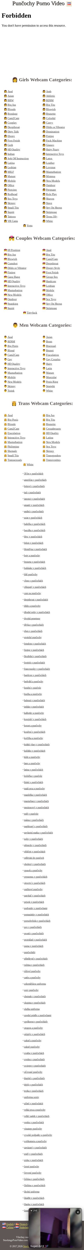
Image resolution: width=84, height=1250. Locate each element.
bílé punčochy (31, 574)
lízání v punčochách (33, 782)
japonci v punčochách (34, 498)
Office (11, 185)
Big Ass (12, 104)
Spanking (13, 303)
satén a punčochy (32, 977)
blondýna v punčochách (35, 549)
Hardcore (51, 281)
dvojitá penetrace (32, 618)
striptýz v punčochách (34, 1034)
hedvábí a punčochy (33, 681)
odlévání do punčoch (34, 857)
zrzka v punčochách (33, 1160)
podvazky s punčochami (35, 908)
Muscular (51, 377)
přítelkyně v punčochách (36, 958)
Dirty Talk (13, 131)
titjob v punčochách (33, 1084)
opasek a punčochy (33, 870)
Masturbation (53, 171)
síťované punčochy (33, 1072)
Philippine (13, 446)
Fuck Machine (54, 140)
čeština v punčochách (34, 1179)
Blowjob (51, 109)
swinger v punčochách (35, 1065)
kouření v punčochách (34, 731)
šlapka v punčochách (34, 1204)
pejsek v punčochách (34, 902)
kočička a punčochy (33, 738)
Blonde (12, 109)
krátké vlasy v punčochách (37, 744)
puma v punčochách (33, 946)
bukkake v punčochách (35, 568)
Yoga (29, 225)
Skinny (11, 203)
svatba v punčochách (34, 1053)
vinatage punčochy (33, 1128)
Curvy (49, 122)
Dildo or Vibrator (55, 127)
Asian (11, 95)
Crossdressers (53, 428)
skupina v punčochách (34, 1002)
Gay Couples (53, 359)
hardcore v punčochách (35, 675)
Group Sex (52, 277)
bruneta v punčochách (34, 561)
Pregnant (51, 189)
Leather (50, 163)
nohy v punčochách (33, 839)
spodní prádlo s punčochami (37, 1015)
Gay (10, 359)
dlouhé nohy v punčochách (37, 612)
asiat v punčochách (33, 517)
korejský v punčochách (35, 719)
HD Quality (14, 149)
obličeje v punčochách (34, 851)
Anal (10, 91)
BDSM (50, 100)
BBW (11, 100)
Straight (50, 386)
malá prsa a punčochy (34, 788)
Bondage (13, 113)
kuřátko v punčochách (34, 750)
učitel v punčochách (33, 1103)
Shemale (12, 451)
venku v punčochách (34, 1122)
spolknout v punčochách (36, 1021)
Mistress (50, 176)
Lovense (50, 167)
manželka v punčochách (35, 794)
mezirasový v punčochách (36, 807)
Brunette (51, 113)
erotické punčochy (33, 637)
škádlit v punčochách (34, 1198)
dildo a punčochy (32, 605)
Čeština (9, 1227)
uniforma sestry (31, 1097)
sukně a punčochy (32, 1040)
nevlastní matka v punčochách (38, 832)
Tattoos (12, 216)
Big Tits (50, 104)
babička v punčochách (34, 524)
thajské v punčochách (34, 1078)
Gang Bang (14, 277)
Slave (49, 203)
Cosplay (12, 122)
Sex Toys (13, 198)
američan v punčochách (35, 480)
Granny (50, 145)
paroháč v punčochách (34, 895)
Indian (11, 154)
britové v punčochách (34, 486)
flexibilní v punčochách (35, 656)
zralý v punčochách (33, 1153)
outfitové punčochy (33, 889)
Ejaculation (52, 355)
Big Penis (13, 346)
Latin (49, 368)
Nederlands (24, 1227)
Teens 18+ (51, 216)
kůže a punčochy (32, 757)
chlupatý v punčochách (35, 587)
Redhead (12, 194)
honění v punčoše (32, 687)
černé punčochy (31, 1166)
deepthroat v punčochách (36, 599)
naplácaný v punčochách (36, 826)
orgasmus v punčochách (35, 876)
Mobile (12, 180)
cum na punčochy (32, 593)
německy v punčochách (35, 845)
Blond (11, 350)
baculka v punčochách (34, 530)
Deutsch (24, 1224)
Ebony (11, 136)
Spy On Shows (54, 207)
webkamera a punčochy (35, 1141)
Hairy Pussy (52, 149)
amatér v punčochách (34, 505)
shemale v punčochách (35, 996)
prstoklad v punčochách (35, 939)
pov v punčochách (33, 927)
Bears (49, 341)
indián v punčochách (34, 706)
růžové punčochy (32, 971)
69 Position (14, 250)
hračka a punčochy (33, 694)
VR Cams (13, 221)
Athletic (50, 95)
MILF (11, 171)
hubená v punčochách (34, 700)
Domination (52, 131)
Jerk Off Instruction (18, 158)
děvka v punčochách (34, 624)
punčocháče (29, 952)
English (10, 1224)
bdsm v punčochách (33, 542)
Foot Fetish (14, 140)
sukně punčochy (32, 1046)
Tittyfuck (32, 312)
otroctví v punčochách (34, 883)
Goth (10, 145)
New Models (53, 180)
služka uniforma (32, 1009)
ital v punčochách (32, 492)
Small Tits (13, 207)
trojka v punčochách (33, 1090)
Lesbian (12, 167)
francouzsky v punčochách (37, 668)
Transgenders (53, 455)
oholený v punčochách (35, 864)
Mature (11, 176)
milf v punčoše (31, 813)
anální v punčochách (34, 511)
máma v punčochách (34, 820)
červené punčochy (32, 1172)
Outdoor (50, 185)
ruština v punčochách (34, 965)
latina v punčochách (33, 769)
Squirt (11, 212)
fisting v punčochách (34, 650)
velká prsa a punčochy (34, 1109)
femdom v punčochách (35, 643)
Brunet (50, 350)
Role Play (51, 194)
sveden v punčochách (34, 1059)
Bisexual (51, 346)
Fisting (50, 136)
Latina (11, 163)
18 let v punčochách (33, 473)
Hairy (49, 363)
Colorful (50, 118)
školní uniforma (31, 1191)
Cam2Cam (13, 118)
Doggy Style (53, 268)
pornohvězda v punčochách (37, 920)
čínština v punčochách (34, 1185)
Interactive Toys (55, 154)
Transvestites (53, 460)
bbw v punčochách (33, 536)
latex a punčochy (32, 763)
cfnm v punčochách (33, 580)
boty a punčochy (32, 555)
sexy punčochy (31, 990)
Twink (11, 390)
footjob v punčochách (34, 662)
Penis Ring (52, 381)
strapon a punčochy (33, 1027)
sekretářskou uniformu (35, 983)
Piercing (12, 189)
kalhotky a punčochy (34, 713)
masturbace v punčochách (36, 801)
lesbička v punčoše (33, 776)
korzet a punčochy (33, 725)
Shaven (50, 198)
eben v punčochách (33, 631)
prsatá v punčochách (34, 933)
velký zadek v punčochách (36, 1116)
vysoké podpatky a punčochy (38, 1135)
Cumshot (13, 263)
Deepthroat (14, 127)
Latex (49, 158)
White (49, 221)
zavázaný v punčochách (35, 1147)
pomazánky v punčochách (36, 914)
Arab (48, 91)
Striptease (51, 212)
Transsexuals (15, 460)
